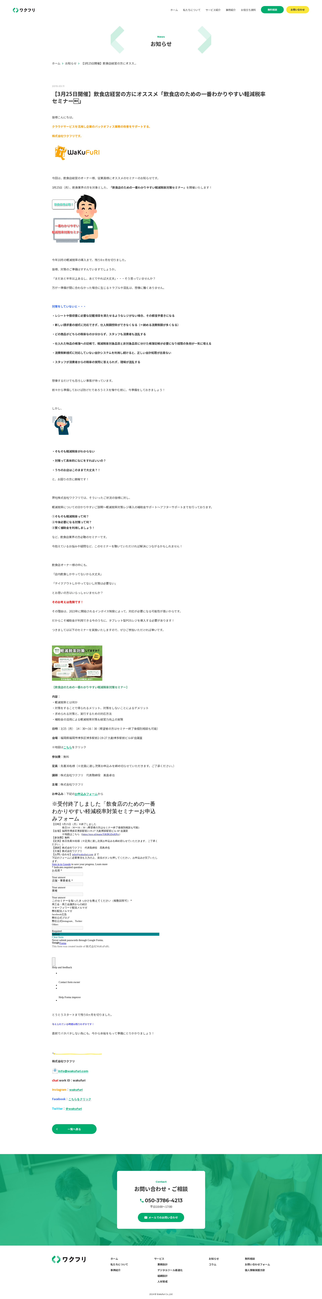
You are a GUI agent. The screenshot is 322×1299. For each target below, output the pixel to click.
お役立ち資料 (248, 10)
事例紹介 (231, 10)
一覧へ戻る (74, 1129)
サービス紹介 (213, 10)
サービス (159, 1258)
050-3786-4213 (164, 1200)
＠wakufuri (74, 1108)
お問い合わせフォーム (257, 1264)
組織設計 (162, 1276)
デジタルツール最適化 (170, 1270)
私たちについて (192, 10)
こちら (67, 747)
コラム (212, 1264)
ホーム (174, 10)
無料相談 (272, 9)
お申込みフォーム (86, 794)
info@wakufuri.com (73, 1071)
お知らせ (214, 1258)
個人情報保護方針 (255, 1270)
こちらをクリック (79, 1099)
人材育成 (162, 1281)
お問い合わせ (298, 9)
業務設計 (162, 1264)
